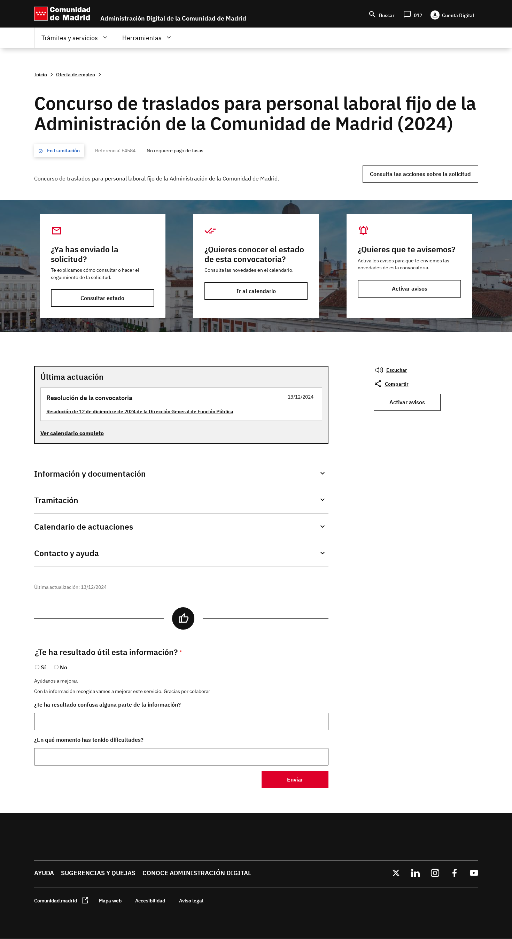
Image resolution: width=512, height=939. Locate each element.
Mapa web (110, 900)
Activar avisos (409, 288)
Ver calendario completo (72, 433)
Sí (43, 667)
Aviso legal (191, 900)
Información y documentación (90, 473)
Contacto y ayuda (66, 553)
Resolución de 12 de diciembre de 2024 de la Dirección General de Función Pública (139, 411)
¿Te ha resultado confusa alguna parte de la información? (107, 704)
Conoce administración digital (196, 873)
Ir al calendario (256, 290)
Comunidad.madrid (55, 900)
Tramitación (56, 500)
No (63, 667)
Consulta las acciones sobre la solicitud (420, 173)
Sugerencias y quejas (98, 873)
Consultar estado (102, 297)
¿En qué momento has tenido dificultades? (88, 739)
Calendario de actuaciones (83, 526)
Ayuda (44, 873)
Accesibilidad (150, 900)
